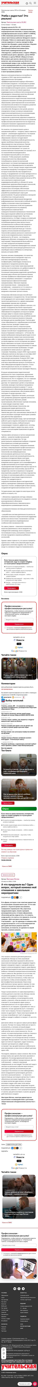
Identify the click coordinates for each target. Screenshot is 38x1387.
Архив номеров (24, 1312)
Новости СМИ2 (7, 866)
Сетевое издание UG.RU (26, 1306)
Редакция (3, 1326)
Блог (21, 1328)
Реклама (3, 1329)
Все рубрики (4, 1320)
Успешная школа (24, 1295)
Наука (2, 1297)
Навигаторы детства (14, 1144)
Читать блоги (7, 803)
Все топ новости (6, 748)
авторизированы (7, 689)
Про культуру (4, 1299)
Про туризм (4, 1308)
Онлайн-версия (24, 1321)
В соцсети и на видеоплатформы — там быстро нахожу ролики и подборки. (19, 567)
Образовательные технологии (28, 1297)
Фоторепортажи (25, 1326)
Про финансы (4, 1314)
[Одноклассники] (15, 897)
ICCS (21, 1324)
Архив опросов (6, 860)
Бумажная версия (24, 1319)
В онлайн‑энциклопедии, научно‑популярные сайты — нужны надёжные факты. (19, 571)
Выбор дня (4, 1306)
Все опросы (5, 598)
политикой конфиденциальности (22, 627)
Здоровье (3, 1316)
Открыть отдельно (7, 858)
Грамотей (3, 1312)
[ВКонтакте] (12, 897)
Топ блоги (6, 750)
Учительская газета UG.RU (16, 22)
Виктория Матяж (13, 879)
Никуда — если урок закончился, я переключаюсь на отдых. (16, 583)
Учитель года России (25, 1299)
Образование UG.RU (9, 673)
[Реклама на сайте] (35, 1384)
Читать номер (30, 11)
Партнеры (3, 1331)
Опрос (5, 808)
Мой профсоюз (24, 1310)
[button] (6, 697)
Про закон (4, 1301)
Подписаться (19, 624)
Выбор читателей (14, 700)
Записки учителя (8, 875)
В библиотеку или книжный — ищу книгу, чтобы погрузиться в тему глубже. (20, 579)
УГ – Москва (23, 1308)
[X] (17, 897)
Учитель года (8, 1210)
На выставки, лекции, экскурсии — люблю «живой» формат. (18, 575)
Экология (3, 1304)
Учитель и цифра (5, 1318)
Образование (4, 1295)
